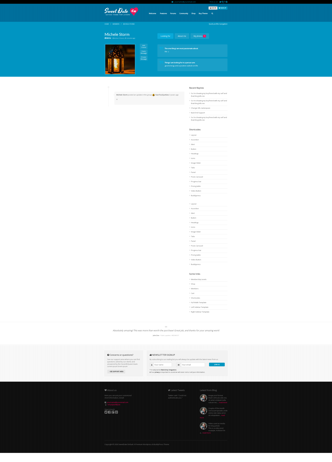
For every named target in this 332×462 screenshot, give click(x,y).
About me (182, 36)
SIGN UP (223, 8)
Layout (193, 135)
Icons (193, 158)
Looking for (165, 36)
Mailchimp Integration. (169, 370)
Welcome (152, 13)
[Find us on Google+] (224, 2)
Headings (195, 153)
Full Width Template (198, 302)
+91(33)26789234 (113, 404)
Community (183, 13)
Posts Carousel (197, 177)
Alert (193, 144)
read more (223, 402)
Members (116, 24)
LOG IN (213, 8)
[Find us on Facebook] (222, 2)
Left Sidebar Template (199, 307)
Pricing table (196, 186)
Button (193, 149)
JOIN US (217, 364)
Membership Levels (198, 279)
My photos (199, 36)
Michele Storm (128, 24)
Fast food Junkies (162, 95)
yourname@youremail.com (184, 2)
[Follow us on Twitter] (220, 2)
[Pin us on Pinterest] (226, 2)
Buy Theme (203, 13)
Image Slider (196, 163)
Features (163, 13)
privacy (157, 372)
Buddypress (196, 195)
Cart (192, 293)
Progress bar (196, 181)
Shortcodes (195, 298)
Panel (193, 172)
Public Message (144, 52)
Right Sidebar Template (200, 312)
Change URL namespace (200, 108)
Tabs (193, 167)
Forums (173, 13)
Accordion (195, 140)
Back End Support (198, 113)
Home (107, 24)
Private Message (144, 58)
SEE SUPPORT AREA (116, 371)
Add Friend (143, 46)
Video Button (196, 191)
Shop (193, 13)
